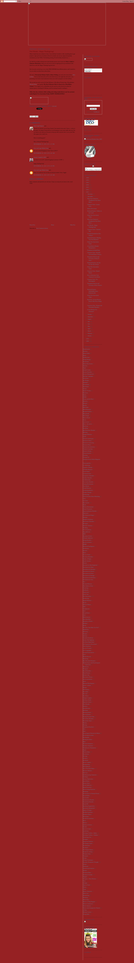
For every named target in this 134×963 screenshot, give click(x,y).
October (90, 314)
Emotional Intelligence (88, 546)
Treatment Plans (87, 872)
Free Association (87, 596)
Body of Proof (86, 417)
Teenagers (85, 839)
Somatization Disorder (88, 799)
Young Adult (86, 914)
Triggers (85, 876)
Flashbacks (85, 590)
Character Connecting (88, 442)
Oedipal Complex (87, 698)
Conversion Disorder (88, 482)
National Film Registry (88, 683)
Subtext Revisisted (92, 208)
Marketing (85, 658)
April (89, 328)
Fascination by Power (88, 573)
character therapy (87, 451)
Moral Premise (86, 673)
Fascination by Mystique (89, 569)
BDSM (84, 397)
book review (86, 422)
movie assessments (87, 679)
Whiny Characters (87, 891)
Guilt (84, 615)
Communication (87, 473)
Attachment (86, 386)
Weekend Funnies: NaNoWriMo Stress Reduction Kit (92, 291)
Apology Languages (88, 376)
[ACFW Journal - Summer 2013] (85, 922)
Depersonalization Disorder (89, 511)
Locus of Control (87, 648)
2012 (87, 189)
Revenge (85, 756)
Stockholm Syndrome (88, 818)
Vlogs (84, 889)
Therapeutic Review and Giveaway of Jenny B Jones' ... (93, 258)
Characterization (87, 453)
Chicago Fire (86, 457)
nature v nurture (87, 685)
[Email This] (30, 116)
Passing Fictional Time (88, 716)
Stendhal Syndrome (88, 812)
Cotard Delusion (87, 488)
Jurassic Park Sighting (88, 640)
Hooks (84, 625)
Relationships (86, 752)
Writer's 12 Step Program (89, 901)
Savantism (85, 760)
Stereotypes (86, 816)
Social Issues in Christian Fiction (91, 793)
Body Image (86, 415)
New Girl (85, 693)
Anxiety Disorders (87, 372)
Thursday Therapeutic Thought (90, 862)
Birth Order (86, 407)
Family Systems (87, 561)
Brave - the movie (87, 424)
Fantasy (85, 563)
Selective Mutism (87, 770)
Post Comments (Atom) (42, 228)
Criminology (86, 494)
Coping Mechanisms (88, 484)
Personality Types (87, 720)
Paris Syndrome (87, 714)
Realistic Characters (88, 745)
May (89, 326)
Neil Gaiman (86, 689)
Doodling (85, 527)
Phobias (85, 723)
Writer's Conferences (88, 903)
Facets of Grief (86, 554)
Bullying (85, 432)
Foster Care (86, 594)
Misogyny (85, 668)
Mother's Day (86, 675)
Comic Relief (86, 471)
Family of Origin (87, 559)
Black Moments (87, 409)
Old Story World (87, 700)
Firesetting (85, 588)
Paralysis (85, 706)
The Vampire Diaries (88, 849)
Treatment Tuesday (87, 874)
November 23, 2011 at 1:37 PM (44, 144)
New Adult (85, 691)
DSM (84, 534)
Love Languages (87, 650)
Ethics (84, 552)
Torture (85, 864)
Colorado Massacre (87, 469)
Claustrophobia (87, 463)
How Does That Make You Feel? (91, 627)
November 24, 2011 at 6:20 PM (44, 166)
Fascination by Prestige (88, 575)
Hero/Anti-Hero (87, 619)
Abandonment (86, 349)
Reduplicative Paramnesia (89, 747)
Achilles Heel (86, 357)
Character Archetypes (88, 438)
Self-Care (85, 772)
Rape (84, 741)
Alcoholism (86, 361)
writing (85, 910)
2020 (87, 177)
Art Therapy (86, 380)
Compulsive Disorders (88, 475)
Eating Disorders (87, 540)
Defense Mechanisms (88, 507)
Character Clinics (87, 440)
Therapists (85, 856)
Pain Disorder (86, 704)
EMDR (84, 544)
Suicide (85, 826)
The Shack (85, 847)
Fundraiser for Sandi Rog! (93, 250)
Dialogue (85, 517)
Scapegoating (86, 764)
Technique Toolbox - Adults (90, 833)
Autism (85, 388)
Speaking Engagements (89, 806)
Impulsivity (86, 629)
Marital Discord (87, 656)
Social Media (86, 795)
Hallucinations (86, 617)
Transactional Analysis (88, 868)
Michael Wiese (33, 84)
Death (84, 504)
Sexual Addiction (87, 785)
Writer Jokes (86, 899)
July (89, 321)
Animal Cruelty (87, 370)
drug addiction (86, 532)
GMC (84, 606)
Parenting (85, 710)
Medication (86, 666)
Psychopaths (86, 737)
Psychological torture (88, 735)
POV (84, 729)
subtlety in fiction (87, 824)
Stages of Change (87, 810)
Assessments (86, 384)
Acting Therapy (87, 359)
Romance (85, 758)
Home (52, 225)
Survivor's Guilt (87, 829)
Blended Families (87, 411)
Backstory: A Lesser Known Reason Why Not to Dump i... (94, 301)
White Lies (85, 893)
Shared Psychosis (87, 787)
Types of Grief (86, 885)
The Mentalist (86, 845)
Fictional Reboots (87, 584)
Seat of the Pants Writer (88, 768)
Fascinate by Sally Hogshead (90, 565)
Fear (84, 581)
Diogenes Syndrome (88, 519)
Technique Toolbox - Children (90, 835)
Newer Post (32, 225)
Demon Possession (87, 509)
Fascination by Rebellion (89, 577)
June (89, 324)
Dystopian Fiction (87, 536)
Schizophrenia (86, 766)
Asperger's (85, 382)
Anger (84, 368)
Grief (84, 611)
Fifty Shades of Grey (88, 586)
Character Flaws (87, 444)
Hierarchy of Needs (87, 621)
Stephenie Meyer (87, 814)
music (84, 681)
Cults (84, 498)
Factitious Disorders (88, 556)
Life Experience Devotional (90, 644)
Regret (84, 750)
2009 (87, 341)
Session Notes (86, 783)
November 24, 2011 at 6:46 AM (44, 153)
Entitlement (86, 548)
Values (84, 887)
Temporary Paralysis (88, 841)
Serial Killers (86, 781)
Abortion (85, 351)
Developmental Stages (88, 515)
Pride (84, 731)
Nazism (85, 687)
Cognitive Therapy (87, 467)
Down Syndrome (87, 529)
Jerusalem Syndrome (88, 638)
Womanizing (86, 895)
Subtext (85, 822)
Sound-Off (85, 804)
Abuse (84, 355)
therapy (85, 858)
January (90, 335)
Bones (84, 420)
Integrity (85, 633)
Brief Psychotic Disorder (89, 430)
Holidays (85, 623)
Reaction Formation (88, 743)
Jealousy (85, 636)
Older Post (72, 225)
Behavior (85, 401)
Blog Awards (86, 413)
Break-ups (85, 426)
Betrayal (85, 403)
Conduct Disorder (87, 477)
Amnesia (85, 365)
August (90, 319)
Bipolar (85, 405)
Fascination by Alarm (88, 567)
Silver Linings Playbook (89, 789)
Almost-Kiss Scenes (88, 363)
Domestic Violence (87, 525)
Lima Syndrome (87, 646)
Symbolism (86, 831)
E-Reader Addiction (88, 538)
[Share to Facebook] (36, 116)
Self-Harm (85, 777)
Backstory (85, 392)
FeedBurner (96, 112)
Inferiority (85, 631)
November (90, 196)
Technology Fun (87, 837)
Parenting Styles (87, 712)
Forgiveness (86, 592)
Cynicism (85, 500)
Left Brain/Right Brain (88, 642)
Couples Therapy (87, 492)
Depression (85, 513)
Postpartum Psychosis (88, 727)
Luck (84, 654)
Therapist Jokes (87, 854)
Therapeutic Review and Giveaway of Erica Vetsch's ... (94, 285)
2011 (87, 192)
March (89, 331)
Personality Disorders (88, 718)
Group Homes (86, 613)
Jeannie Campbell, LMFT (40, 157)
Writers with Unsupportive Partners (91, 908)
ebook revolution (87, 542)
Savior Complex (87, 762)
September (90, 316)
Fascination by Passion (88, 571)
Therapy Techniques (88, 860)
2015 (87, 182)
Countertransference (88, 490)
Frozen (84, 602)
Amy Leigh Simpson (39, 126)
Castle (84, 436)
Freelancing (86, 598)
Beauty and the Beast (88, 399)
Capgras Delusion (87, 434)
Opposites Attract (87, 702)
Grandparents (86, 608)
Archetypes (86, 378)
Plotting (85, 725)
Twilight (85, 883)
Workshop (85, 897)
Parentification (86, 708)
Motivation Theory (87, 677)
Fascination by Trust (88, 579)
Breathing (85, 428)
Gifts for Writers (87, 604)
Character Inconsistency (89, 447)
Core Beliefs (86, 486)
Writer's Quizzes (87, 906)
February (90, 333)
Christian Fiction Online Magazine (91, 459)
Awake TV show (87, 390)
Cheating (85, 455)
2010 (87, 338)
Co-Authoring (86, 465)
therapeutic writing (87, 851)
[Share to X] (34, 116)
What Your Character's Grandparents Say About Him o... (94, 200)
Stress (84, 820)
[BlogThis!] (32, 116)
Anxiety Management (88, 374)
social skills (86, 797)
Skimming (85, 791)
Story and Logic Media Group (41, 148)
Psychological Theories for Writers (91, 733)
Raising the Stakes (87, 739)
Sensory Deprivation (88, 779)
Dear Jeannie (86, 502)
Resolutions (86, 754)
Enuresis (85, 550)
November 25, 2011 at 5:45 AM (44, 175)
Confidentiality (87, 479)
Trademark (85, 866)
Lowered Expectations (88, 652)
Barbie (84, 395)
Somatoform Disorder (88, 801)
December (90, 194)
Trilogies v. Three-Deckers (89, 878)
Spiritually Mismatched (89, 808)
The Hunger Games (87, 843)
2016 (87, 180)
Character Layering (87, 449)
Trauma (85, 870)
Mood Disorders (87, 671)
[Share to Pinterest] (37, 116)
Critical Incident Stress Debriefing (91, 496)
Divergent (85, 523)
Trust (84, 881)
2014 (87, 185)
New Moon (85, 695)
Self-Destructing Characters (89, 775)
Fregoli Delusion (87, 600)
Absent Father (86, 353)
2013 (87, 187)
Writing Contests (87, 912)
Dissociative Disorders (88, 521)
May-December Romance (89, 660)
